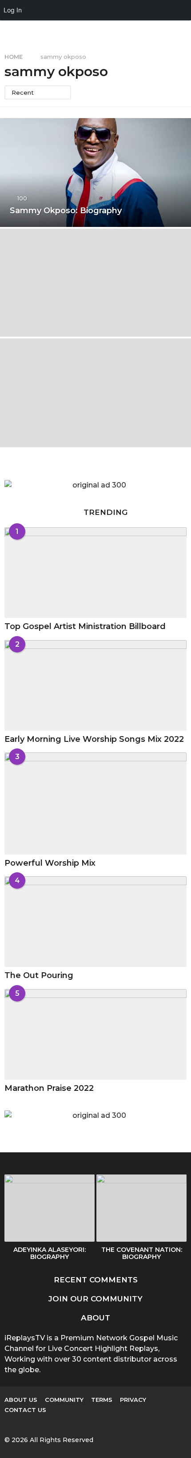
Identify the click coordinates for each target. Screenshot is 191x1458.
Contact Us (25, 1409)
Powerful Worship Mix (50, 863)
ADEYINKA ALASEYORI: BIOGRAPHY (49, 1253)
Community (64, 1399)
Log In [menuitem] (13, 10)
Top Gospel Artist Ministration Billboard (85, 626)
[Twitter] (80, 1424)
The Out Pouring (38, 975)
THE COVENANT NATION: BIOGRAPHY (141, 1253)
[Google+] (26, 1424)
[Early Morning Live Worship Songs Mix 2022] (95, 685)
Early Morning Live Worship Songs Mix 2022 (94, 739)
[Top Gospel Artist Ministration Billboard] (95, 572)
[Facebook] (8, 1424)
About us (20, 1399)
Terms (101, 1399)
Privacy (133, 1399)
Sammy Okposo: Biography (66, 210)
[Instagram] (44, 1424)
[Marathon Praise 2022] (95, 1034)
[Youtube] (62, 1424)
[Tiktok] (99, 1424)
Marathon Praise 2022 (49, 1088)
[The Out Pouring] (95, 921)
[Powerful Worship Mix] (95, 803)
